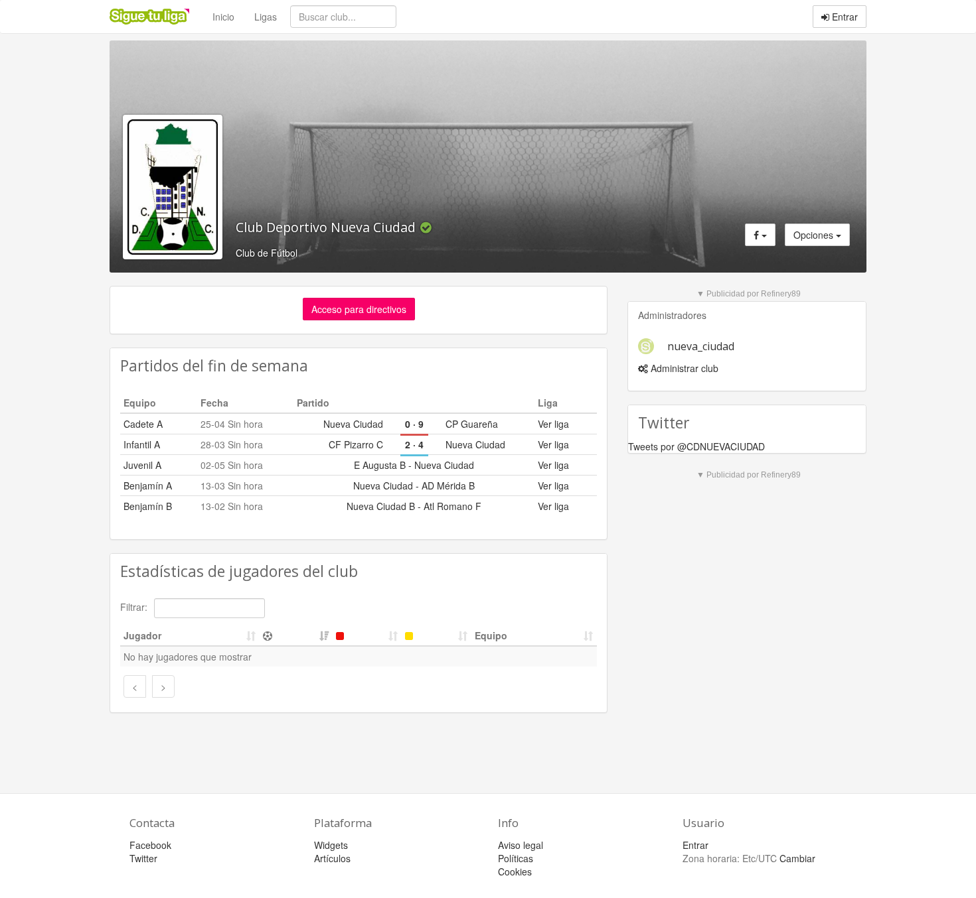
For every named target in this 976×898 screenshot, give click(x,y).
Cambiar (797, 858)
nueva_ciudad (700, 346)
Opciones (814, 234)
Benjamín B (147, 506)
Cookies (515, 871)
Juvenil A (142, 465)
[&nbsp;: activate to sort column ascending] (296, 635)
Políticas (515, 858)
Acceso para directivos (358, 309)
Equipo (491, 635)
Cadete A (143, 423)
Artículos (332, 858)
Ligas (265, 16)
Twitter (143, 858)
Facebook (150, 845)
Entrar (843, 16)
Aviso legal (520, 845)
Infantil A (141, 444)
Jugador (142, 635)
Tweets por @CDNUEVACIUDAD (696, 446)
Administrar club (683, 368)
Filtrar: (135, 606)
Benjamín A (147, 485)
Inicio (223, 16)
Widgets (331, 845)
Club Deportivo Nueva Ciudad (327, 227)
